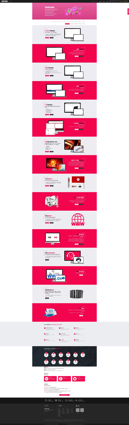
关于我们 (72, 408)
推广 (73, 21)
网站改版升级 (59, 416)
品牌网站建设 (59, 410)
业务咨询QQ (128, 10)
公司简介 (72, 409)
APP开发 (107, 1)
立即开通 (81, 315)
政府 (64, 21)
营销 (57, 21)
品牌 (55, 21)
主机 (81, 21)
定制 (51, 21)
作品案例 (67, 408)
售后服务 (72, 412)
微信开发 (104, 1)
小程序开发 (63, 410)
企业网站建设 (59, 411)
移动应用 (63, 408)
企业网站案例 (67, 411)
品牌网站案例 (67, 409)
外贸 (62, 21)
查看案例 (47, 37)
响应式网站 (59, 415)
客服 (77, 21)
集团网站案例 (67, 410)
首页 (93, 1)
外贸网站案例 (67, 412)
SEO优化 (100, 1)
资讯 (113, 1)
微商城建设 (63, 412)
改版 (75, 21)
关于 (118, 1)
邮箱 (83, 21)
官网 (53, 21)
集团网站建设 (59, 412)
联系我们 (72, 411)
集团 (60, 21)
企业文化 (72, 410)
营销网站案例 (67, 413)
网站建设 (96, 1)
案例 (110, 1)
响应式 (66, 21)
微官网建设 (63, 413)
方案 (115, 1)
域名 (79, 21)
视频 (71, 21)
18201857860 (46, 408)
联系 (120, 1)
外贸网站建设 (59, 414)
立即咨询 (51, 37)
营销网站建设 (59, 413)
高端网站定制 (59, 409)
